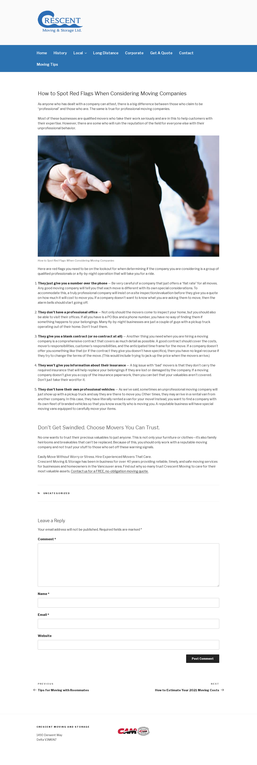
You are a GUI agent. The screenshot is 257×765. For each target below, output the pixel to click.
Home (42, 53)
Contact (186, 53)
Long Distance (105, 53)
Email (43, 615)
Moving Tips (47, 64)
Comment (47, 539)
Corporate (134, 53)
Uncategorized (56, 493)
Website (45, 636)
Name (43, 594)
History (60, 53)
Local (78, 53)
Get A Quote (161, 53)
